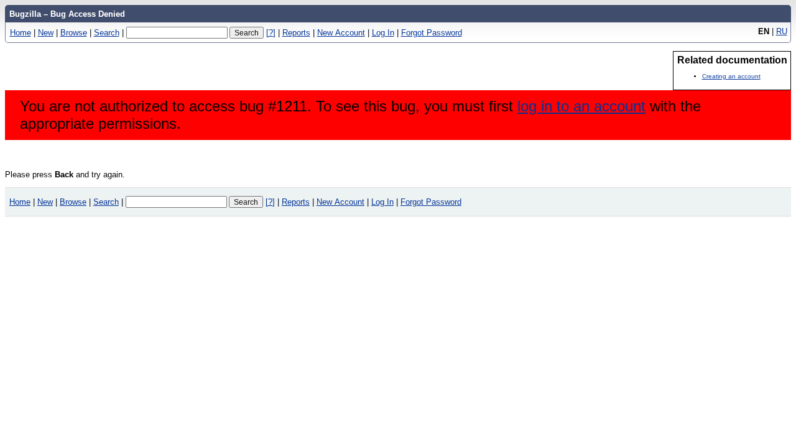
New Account (341, 32)
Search (106, 32)
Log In (383, 32)
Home (20, 32)
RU (781, 31)
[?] (270, 32)
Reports (296, 32)
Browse (73, 32)
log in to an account (581, 106)
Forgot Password (431, 32)
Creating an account (731, 76)
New (45, 32)
